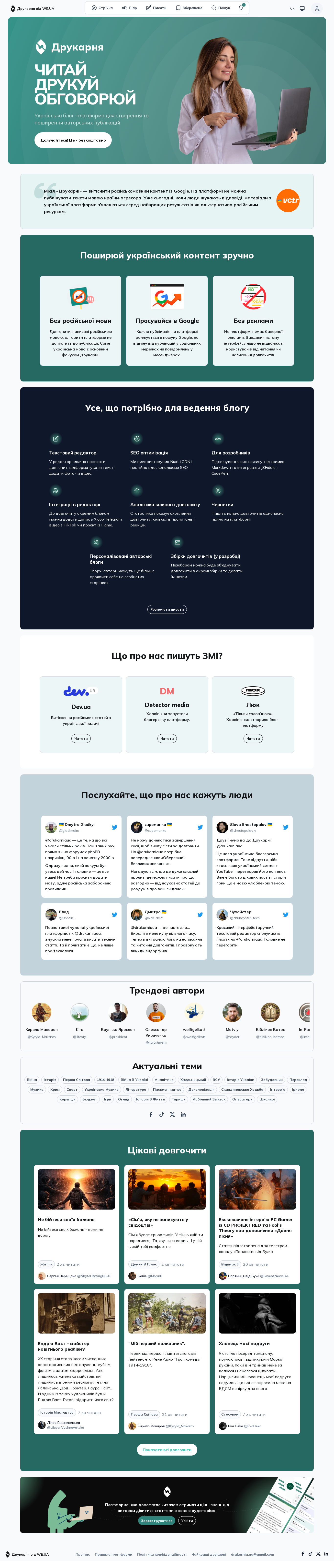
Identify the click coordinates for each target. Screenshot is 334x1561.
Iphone (298, 1089)
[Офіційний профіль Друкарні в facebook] (302, 1553)
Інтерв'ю (277, 1089)
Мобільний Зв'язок (208, 1099)
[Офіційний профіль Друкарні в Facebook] (150, 1114)
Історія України (240, 1080)
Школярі (267, 1099)
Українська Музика (102, 1089)
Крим (55, 1089)
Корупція (67, 1099)
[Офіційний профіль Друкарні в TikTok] (161, 1114)
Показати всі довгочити (167, 1449)
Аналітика (164, 1080)
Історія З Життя (150, 1099)
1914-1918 (105, 1080)
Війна (32, 1080)
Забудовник (272, 1080)
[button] (240, 7)
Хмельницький (193, 1080)
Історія (50, 1080)
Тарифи (179, 1099)
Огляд (123, 1099)
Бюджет (89, 1099)
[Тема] (302, 8)
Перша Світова (76, 1080)
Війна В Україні (134, 1080)
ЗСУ (216, 1080)
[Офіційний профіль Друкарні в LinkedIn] (183, 1114)
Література (135, 1089)
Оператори (242, 1099)
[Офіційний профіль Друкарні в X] (172, 1114)
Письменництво (167, 1089)
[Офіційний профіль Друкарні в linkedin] (326, 1553)
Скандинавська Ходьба (242, 1089)
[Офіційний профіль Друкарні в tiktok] (310, 1553)
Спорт (72, 1089)
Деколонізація (201, 1089)
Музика (37, 1089)
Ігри (107, 1099)
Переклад (298, 1080)
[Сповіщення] (241, 8)
